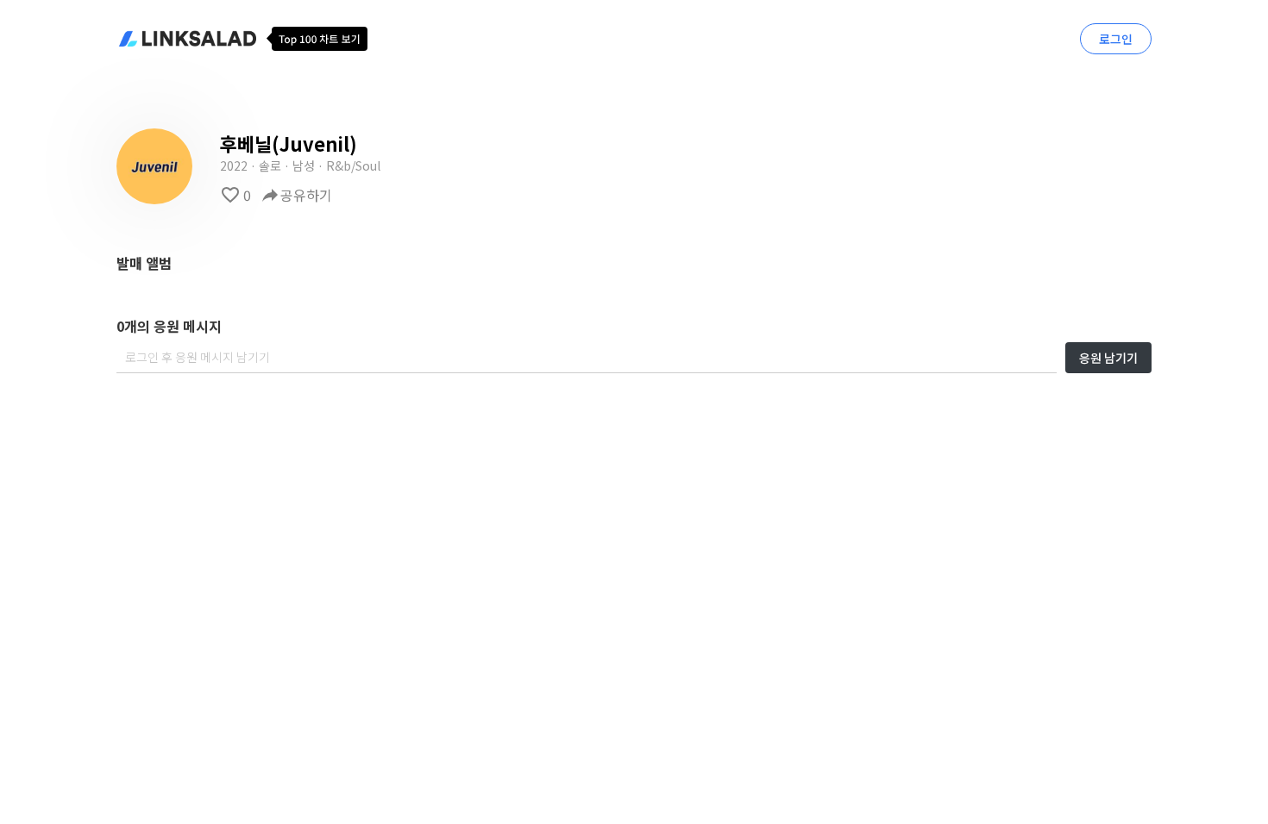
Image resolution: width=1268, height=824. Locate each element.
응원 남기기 (1108, 357)
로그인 (1116, 38)
